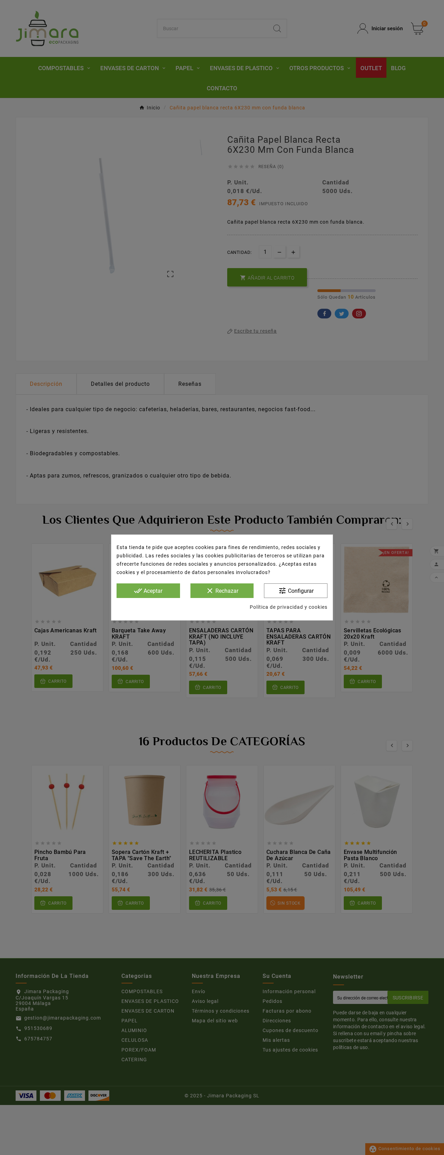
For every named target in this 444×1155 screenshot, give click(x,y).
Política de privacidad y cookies (288, 607)
